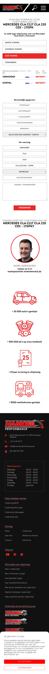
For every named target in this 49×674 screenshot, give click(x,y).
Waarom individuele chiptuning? (18, 592)
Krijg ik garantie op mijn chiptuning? (19, 597)
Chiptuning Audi (11, 517)
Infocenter (26, 540)
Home (7, 531)
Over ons (8, 536)
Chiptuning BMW (12, 503)
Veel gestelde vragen (13, 578)
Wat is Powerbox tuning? (15, 574)
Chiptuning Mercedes (13, 508)
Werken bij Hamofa (30, 536)
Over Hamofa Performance (16, 583)
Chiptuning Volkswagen (14, 512)
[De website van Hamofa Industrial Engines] (24, 622)
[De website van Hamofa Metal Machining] (24, 613)
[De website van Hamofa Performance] (24, 630)
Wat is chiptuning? (12, 569)
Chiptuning (26, 531)
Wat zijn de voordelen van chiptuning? (20, 588)
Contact (8, 540)
